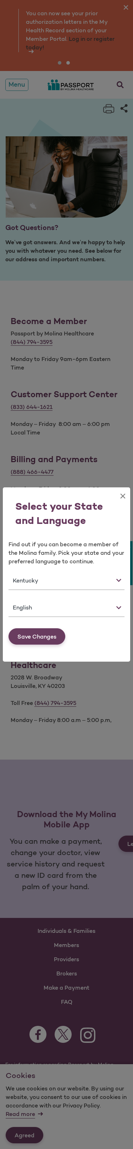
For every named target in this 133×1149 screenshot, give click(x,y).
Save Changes (36, 636)
